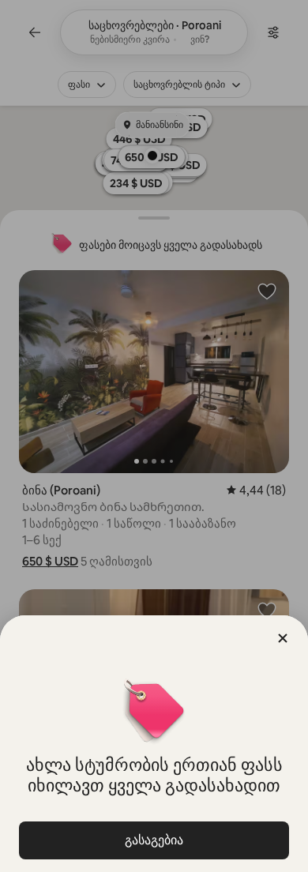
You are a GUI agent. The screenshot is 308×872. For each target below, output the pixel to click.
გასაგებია (154, 840)
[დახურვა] (282, 638)
